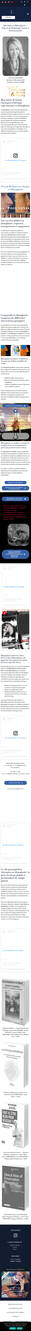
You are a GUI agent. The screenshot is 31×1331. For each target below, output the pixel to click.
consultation (4, 910)
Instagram (15, 1230)
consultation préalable (13, 468)
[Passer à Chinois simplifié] (12, 2)
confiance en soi (5, 919)
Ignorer (20, 1328)
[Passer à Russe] (9, 2)
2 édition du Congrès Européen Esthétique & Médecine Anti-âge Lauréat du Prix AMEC (15, 417)
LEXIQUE (15, 1316)
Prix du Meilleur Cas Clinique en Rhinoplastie (15, 188)
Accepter (12, 1328)
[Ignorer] (29, 1326)
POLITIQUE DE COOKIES (15, 1312)
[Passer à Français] (2, 2)
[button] (27, 14)
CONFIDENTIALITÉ (15, 1308)
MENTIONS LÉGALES (15, 1304)
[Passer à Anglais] (5, 2)
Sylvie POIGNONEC (6, 650)
